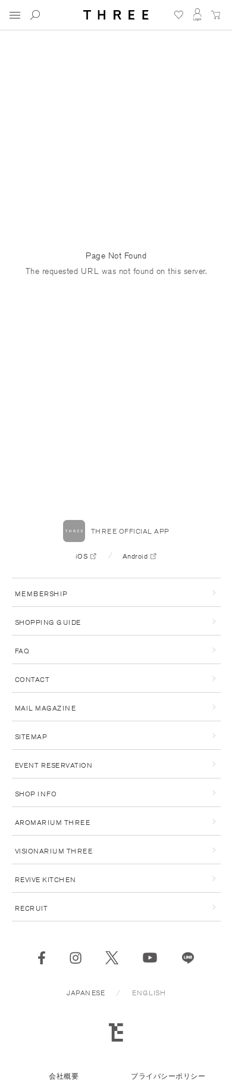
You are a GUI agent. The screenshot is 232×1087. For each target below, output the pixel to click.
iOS (82, 556)
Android (135, 556)
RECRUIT (31, 908)
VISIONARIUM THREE (54, 850)
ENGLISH (149, 992)
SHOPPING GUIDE (48, 622)
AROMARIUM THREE (52, 822)
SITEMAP (31, 736)
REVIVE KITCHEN (45, 879)
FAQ (22, 650)
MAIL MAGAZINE (45, 707)
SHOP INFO (36, 793)
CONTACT (32, 679)
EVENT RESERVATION (54, 765)
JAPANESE (86, 992)
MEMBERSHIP (41, 593)
